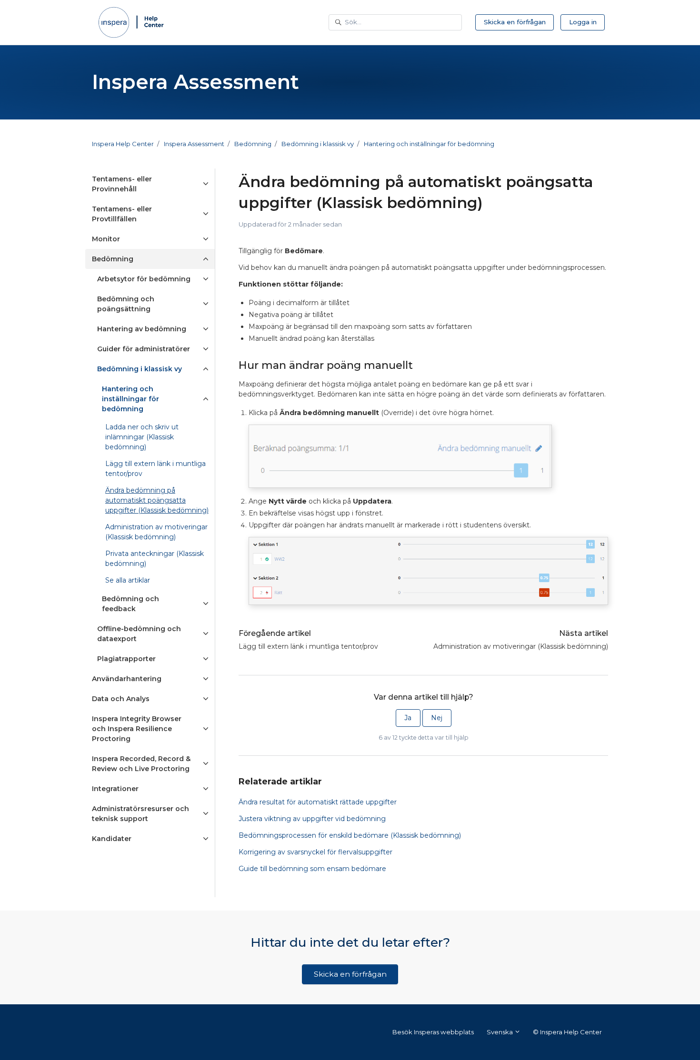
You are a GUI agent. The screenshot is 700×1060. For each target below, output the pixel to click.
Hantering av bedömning (141, 329)
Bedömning (252, 144)
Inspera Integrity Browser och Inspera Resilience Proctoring (136, 728)
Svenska (500, 1032)
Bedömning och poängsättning (125, 304)
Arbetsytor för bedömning (143, 279)
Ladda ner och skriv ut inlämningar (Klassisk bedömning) (142, 437)
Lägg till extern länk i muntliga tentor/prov (308, 646)
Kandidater (111, 838)
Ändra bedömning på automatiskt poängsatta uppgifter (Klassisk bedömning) (157, 500)
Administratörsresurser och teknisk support (140, 813)
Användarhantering (126, 678)
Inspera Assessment (194, 144)
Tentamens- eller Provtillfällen (122, 214)
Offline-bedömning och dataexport (139, 633)
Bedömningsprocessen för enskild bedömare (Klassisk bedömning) (350, 835)
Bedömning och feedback (130, 603)
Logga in (583, 22)
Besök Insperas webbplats (433, 1032)
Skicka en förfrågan (515, 22)
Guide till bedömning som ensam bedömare (312, 868)
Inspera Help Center (123, 144)
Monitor (106, 239)
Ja (407, 717)
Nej (436, 717)
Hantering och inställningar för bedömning (429, 144)
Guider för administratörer (143, 349)
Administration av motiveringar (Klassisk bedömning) (520, 646)
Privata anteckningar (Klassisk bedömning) (154, 558)
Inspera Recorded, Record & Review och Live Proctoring (141, 763)
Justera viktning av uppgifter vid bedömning (312, 818)
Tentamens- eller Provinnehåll (122, 184)
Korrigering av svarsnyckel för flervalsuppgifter (315, 852)
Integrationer (115, 788)
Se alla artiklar (127, 580)
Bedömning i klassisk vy (317, 144)
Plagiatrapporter (126, 658)
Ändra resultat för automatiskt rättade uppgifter (318, 802)
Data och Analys (121, 698)
